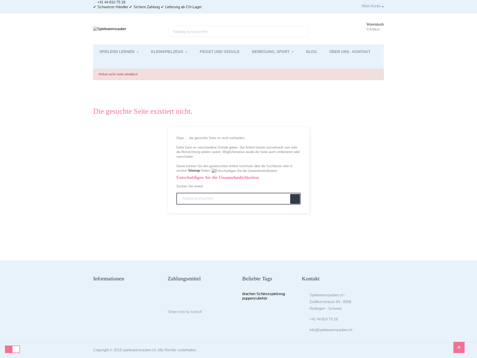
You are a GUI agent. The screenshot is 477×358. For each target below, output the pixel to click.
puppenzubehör (254, 298)
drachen (248, 294)
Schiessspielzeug (270, 294)
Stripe (172, 311)
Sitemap (194, 170)
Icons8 (196, 311)
